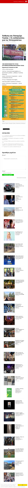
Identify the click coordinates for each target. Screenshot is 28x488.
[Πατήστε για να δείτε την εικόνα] (14, 52)
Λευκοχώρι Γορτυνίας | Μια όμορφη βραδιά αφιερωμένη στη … (19, 281)
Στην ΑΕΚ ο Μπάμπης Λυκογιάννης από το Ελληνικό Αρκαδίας (19, 450)
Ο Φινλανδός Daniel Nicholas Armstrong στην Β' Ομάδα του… (19, 257)
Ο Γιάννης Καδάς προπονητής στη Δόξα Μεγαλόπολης (19, 401)
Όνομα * (4, 171)
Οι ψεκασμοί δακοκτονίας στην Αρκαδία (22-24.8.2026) (19, 293)
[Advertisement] (14, 18)
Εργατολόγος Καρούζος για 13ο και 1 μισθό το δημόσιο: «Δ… (19, 378)
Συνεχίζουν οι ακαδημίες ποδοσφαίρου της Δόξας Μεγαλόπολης (12, 139)
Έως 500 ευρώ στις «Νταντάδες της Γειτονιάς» (19, 233)
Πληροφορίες (23, 486)
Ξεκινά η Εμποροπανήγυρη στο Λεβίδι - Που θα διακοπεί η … (19, 330)
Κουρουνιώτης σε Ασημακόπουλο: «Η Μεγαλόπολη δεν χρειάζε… (19, 366)
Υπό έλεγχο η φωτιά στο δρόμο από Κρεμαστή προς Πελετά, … (19, 462)
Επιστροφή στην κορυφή (21, 177)
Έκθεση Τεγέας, (5, 123)
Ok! (22, 484)
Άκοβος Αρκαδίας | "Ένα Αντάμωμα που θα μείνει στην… (19, 317)
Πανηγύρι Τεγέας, (12, 123)
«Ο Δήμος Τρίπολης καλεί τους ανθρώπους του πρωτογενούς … (19, 390)
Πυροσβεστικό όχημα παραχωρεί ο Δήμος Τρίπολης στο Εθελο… (19, 342)
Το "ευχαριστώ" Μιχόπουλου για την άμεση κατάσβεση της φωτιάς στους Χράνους (13, 136)
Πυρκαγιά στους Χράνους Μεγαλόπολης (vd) (12, 146)
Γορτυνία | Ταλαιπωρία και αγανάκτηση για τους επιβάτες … (19, 185)
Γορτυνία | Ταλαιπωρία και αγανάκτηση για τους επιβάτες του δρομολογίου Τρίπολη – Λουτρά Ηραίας (12, 144)
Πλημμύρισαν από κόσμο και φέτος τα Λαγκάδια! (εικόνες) (19, 474)
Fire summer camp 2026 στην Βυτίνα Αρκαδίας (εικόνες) (19, 245)
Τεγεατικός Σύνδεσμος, (20, 123)
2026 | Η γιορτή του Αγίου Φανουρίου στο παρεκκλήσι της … (19, 353)
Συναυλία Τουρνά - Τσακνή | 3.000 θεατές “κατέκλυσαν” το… (19, 413)
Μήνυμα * (4, 155)
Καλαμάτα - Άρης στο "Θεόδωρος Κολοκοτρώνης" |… (19, 438)
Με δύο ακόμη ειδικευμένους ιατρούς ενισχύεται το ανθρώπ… (19, 270)
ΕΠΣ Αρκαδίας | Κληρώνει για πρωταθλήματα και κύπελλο (19, 306)
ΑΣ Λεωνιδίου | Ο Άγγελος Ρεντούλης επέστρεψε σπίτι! (19, 221)
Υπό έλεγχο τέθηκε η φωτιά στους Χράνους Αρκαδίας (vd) (13, 142)
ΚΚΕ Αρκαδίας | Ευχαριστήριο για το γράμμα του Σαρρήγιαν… (19, 426)
